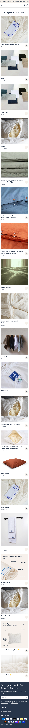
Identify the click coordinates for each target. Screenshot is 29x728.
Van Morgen (9, 724)
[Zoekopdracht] (24, 5)
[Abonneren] (26, 697)
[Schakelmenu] (1, 5)
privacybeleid (14, 703)
